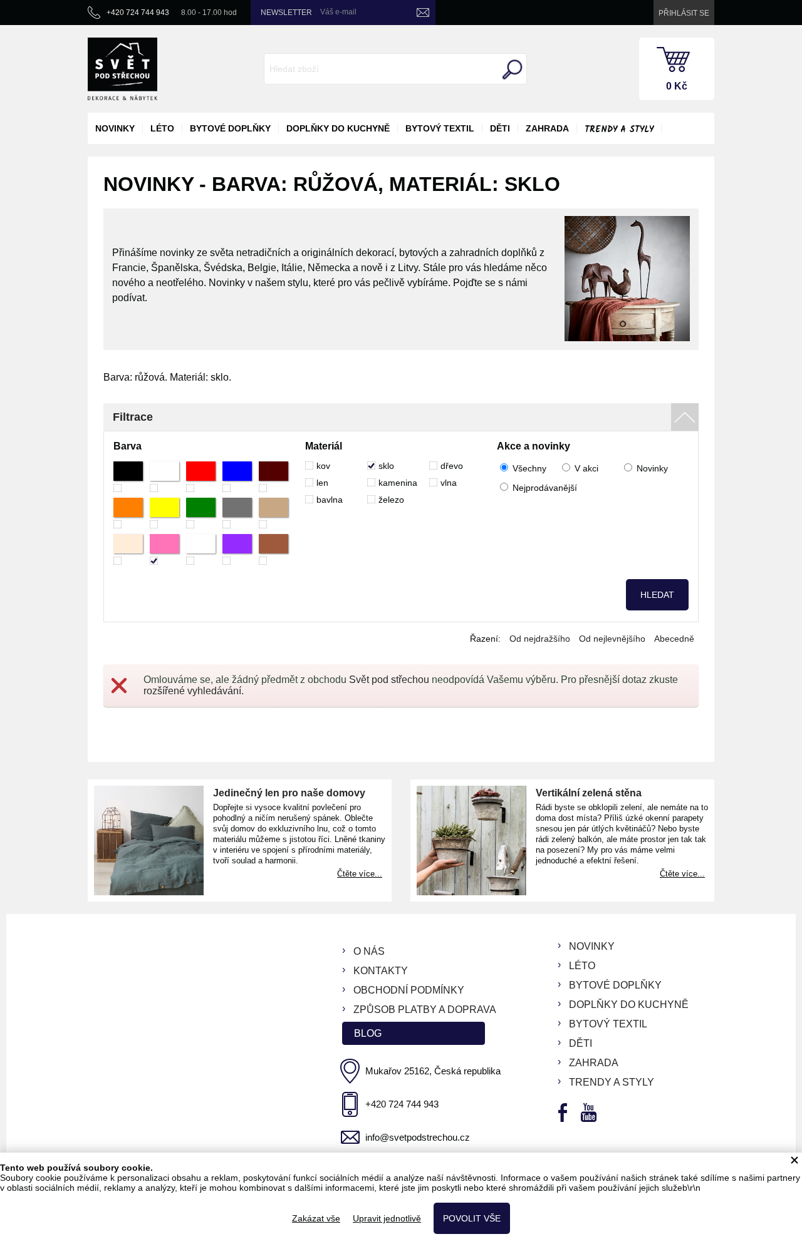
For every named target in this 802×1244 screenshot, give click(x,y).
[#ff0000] (201, 476)
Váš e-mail (338, 12)
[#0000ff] (237, 476)
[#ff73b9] (164, 549)
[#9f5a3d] (273, 549)
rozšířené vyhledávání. (193, 691)
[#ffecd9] (128, 549)
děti (500, 128)
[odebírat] (422, 12)
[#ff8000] (128, 513)
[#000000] (128, 476)
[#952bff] (237, 549)
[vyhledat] (510, 69)
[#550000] (273, 476)
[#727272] (237, 513)
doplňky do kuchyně (338, 128)
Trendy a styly (619, 129)
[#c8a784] (273, 513)
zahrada (547, 128)
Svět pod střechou (389, 679)
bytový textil (439, 128)
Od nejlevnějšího (612, 639)
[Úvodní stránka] (122, 69)
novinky (115, 128)
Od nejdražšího (539, 639)
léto (162, 128)
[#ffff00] (164, 513)
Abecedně (674, 639)
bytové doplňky (230, 128)
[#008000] (201, 513)
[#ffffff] (164, 476)
